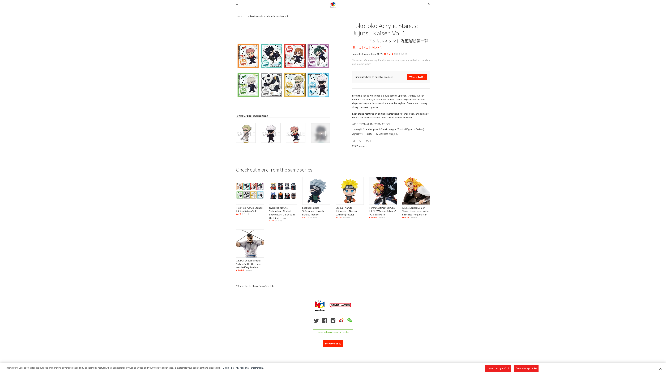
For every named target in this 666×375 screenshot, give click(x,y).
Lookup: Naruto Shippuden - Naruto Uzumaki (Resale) (346, 211)
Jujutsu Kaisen (367, 47)
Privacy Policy (333, 343)
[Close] (660, 368)
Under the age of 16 (498, 368)
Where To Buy (417, 77)
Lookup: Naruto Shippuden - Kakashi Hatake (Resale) (313, 211)
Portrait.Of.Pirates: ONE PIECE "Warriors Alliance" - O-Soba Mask (382, 211)
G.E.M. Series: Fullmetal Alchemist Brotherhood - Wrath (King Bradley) (249, 264)
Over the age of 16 (526, 368)
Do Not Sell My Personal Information (333, 332)
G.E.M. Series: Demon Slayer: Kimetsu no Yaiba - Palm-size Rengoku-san (416, 211)
